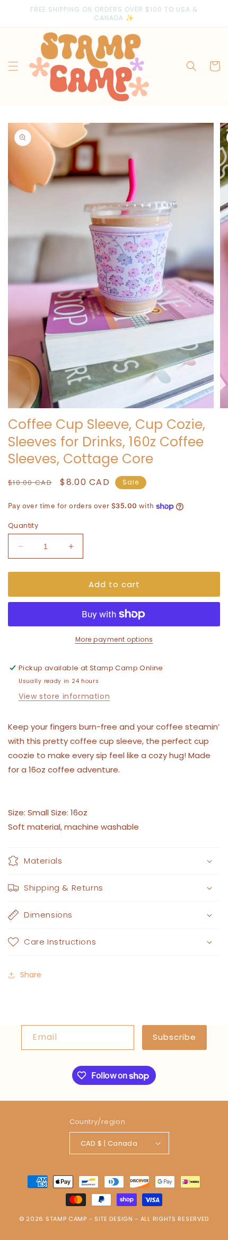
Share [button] (30, 974)
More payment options (114, 639)
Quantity (23, 525)
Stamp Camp (66, 1219)
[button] (13, 66)
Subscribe (174, 1037)
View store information (64, 696)
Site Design (113, 1219)
